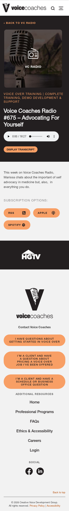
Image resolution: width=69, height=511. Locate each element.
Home (35, 402)
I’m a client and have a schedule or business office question (34, 381)
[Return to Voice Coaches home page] (34, 317)
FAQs (34, 421)
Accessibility (53, 505)
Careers (34, 440)
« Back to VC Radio (20, 22)
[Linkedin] (40, 473)
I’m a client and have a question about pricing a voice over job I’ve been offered (34, 360)
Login (34, 450)
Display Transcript (21, 149)
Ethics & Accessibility (34, 431)
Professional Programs (34, 412)
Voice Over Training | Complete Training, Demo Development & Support (33, 97)
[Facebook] (29, 473)
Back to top (59, 492)
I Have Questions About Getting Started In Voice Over (34, 340)
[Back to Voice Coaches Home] (24, 8)
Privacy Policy (37, 505)
